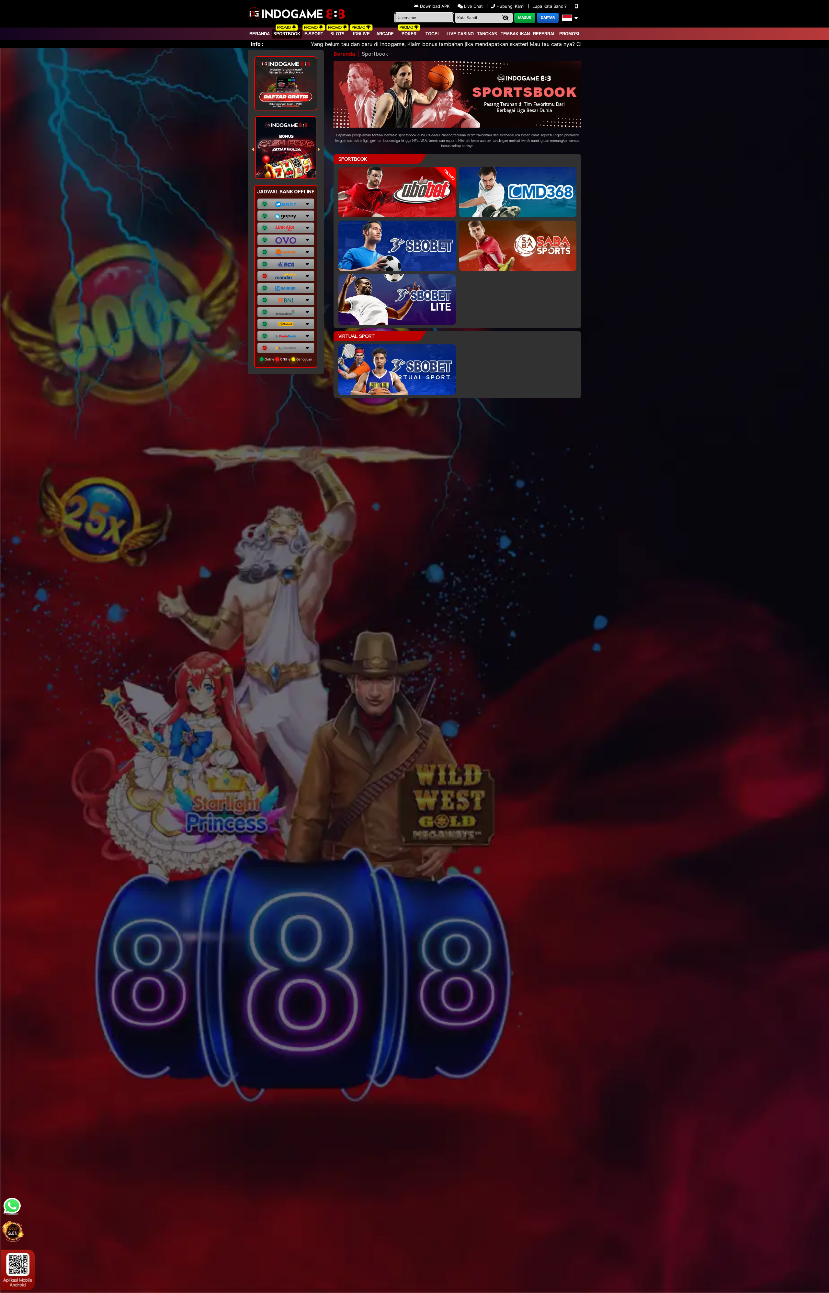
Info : (257, 44)
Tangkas (487, 33)
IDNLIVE (361, 33)
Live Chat (473, 6)
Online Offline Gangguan (288, 359)
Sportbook (286, 33)
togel (433, 33)
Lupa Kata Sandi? (550, 6)
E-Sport (313, 33)
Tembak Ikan (515, 33)
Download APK (435, 6)
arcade (385, 33)
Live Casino (460, 33)
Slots (337, 33)
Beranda (259, 33)
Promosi (569, 33)
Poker (409, 33)
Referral (544, 33)
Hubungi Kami (510, 6)
